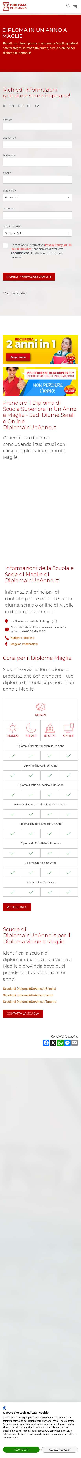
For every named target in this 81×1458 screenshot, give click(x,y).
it (4, 106)
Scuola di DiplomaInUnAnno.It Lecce (28, 995)
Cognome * (9, 137)
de (20, 106)
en (12, 106)
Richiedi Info (17, 907)
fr (37, 106)
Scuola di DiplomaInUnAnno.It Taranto (29, 1002)
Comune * (9, 208)
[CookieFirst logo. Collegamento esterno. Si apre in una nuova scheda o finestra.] (4, 1408)
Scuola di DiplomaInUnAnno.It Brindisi (29, 989)
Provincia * (9, 190)
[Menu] (75, 7)
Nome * (7, 119)
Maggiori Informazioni (24, 644)
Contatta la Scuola (23, 1013)
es (28, 106)
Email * (7, 173)
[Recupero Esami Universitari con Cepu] (15, 6)
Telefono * (9, 155)
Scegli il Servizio (12, 226)
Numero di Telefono (22, 637)
